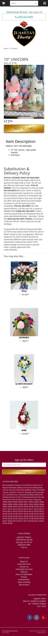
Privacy (24, 577)
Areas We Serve (24, 564)
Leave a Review (24, 582)
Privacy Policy (5, 632)
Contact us (24, 566)
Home (6, 48)
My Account (24, 584)
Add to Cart (24, 128)
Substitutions (24, 579)
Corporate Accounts (24, 569)
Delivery (24, 572)
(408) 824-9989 (25, 17)
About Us (24, 561)
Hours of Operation (24, 574)
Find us (24, 547)
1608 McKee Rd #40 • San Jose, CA (24, 12)
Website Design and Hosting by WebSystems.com (37, 631)
